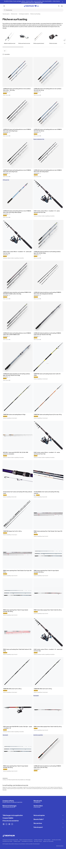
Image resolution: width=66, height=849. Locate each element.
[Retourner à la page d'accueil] (31, 6)
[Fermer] (62, 2)
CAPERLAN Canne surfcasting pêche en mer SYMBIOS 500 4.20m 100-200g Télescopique (17, 211)
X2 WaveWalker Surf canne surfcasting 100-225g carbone (46, 492)
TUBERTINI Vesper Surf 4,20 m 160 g (12, 531)
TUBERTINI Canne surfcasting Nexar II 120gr (14, 414)
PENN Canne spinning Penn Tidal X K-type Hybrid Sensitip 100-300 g (15, 610)
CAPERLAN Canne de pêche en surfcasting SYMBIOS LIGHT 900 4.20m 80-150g (47, 766)
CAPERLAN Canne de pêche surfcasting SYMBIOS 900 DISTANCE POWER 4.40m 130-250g (17, 293)
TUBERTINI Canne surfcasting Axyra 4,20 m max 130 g (48, 414)
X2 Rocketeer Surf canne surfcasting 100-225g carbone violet (17, 492)
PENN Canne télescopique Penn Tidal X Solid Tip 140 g (48, 610)
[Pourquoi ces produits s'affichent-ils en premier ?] (3, 54)
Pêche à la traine (53, 43)
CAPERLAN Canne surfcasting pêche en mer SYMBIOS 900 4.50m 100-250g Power (17, 170)
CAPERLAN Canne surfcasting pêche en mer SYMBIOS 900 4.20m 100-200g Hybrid (48, 170)
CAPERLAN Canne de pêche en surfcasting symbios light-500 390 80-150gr (47, 252)
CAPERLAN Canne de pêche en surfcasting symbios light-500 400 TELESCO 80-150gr (16, 374)
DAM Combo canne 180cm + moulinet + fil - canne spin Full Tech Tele (17, 252)
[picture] (18, 72)
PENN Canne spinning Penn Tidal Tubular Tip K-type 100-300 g (48, 532)
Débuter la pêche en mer (9, 43)
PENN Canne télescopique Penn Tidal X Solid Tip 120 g (48, 726)
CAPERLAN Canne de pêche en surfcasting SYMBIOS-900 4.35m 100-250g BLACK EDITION (47, 293)
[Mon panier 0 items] (61, 6)
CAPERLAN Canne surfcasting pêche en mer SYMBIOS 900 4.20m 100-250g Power (17, 130)
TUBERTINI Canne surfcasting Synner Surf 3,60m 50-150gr (47, 374)
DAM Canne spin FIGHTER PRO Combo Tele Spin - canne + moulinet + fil (17, 727)
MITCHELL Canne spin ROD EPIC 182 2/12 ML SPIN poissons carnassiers (15, 453)
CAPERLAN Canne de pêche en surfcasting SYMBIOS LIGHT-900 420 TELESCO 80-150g (47, 333)
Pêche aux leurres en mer (24, 43)
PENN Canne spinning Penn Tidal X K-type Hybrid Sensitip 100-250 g (46, 571)
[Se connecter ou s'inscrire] (58, 6)
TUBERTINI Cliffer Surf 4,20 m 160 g (43, 688)
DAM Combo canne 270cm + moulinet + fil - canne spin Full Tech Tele (48, 650)
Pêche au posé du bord (38, 43)
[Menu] (4, 6)
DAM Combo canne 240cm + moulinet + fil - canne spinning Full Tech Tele (47, 453)
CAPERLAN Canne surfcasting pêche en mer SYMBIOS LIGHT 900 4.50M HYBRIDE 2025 (17, 333)
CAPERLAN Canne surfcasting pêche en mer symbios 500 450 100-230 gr (47, 89)
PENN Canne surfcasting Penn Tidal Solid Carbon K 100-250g (17, 650)
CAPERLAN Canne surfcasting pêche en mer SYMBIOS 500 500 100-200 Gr (48, 130)
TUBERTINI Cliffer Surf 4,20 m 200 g (12, 688)
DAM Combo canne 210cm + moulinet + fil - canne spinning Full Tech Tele (47, 211)
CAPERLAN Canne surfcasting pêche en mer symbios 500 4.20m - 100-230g (17, 89)
